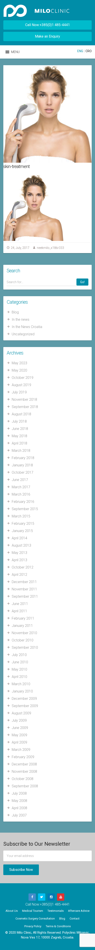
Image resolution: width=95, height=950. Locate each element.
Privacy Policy (32, 926)
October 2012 (22, 567)
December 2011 (24, 582)
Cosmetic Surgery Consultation (35, 918)
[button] (15, 52)
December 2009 (24, 698)
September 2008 (25, 786)
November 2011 (24, 589)
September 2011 (25, 596)
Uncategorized (23, 334)
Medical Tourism (32, 910)
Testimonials (56, 910)
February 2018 (23, 458)
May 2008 (19, 801)
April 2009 (19, 742)
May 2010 (19, 669)
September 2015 (25, 509)
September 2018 (25, 407)
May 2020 (19, 370)
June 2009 (20, 728)
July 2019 (19, 392)
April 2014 (19, 538)
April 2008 (19, 808)
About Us (12, 910)
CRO (89, 51)
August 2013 (21, 545)
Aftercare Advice (78, 910)
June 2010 (20, 662)
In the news (20, 319)
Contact (75, 918)
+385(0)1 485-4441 (55, 904)
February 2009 (23, 757)
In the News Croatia (27, 327)
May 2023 (19, 363)
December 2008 (24, 764)
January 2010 (22, 691)
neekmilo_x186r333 (50, 248)
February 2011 (23, 618)
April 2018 (19, 443)
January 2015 (22, 531)
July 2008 (19, 793)
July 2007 (19, 815)
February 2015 (23, 523)
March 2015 (21, 516)
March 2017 (21, 487)
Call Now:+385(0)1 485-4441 (47, 25)
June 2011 (20, 604)
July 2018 (19, 421)
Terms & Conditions (58, 926)
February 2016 (23, 502)
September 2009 (25, 706)
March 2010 (21, 684)
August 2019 (21, 385)
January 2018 (22, 465)
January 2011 (22, 626)
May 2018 (19, 436)
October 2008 (22, 779)
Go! (82, 282)
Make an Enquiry (47, 36)
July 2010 (19, 655)
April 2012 (19, 574)
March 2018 (21, 450)
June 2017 (20, 480)
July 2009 (19, 720)
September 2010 (25, 647)
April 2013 (19, 560)
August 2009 (21, 713)
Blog (15, 312)
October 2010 (22, 640)
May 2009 (19, 735)
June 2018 (20, 429)
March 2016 (21, 494)
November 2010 (24, 633)
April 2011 (19, 611)
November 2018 (24, 399)
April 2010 (19, 677)
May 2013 (19, 553)
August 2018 (21, 414)
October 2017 (22, 472)
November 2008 (24, 771)
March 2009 (21, 750)
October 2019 (22, 378)
